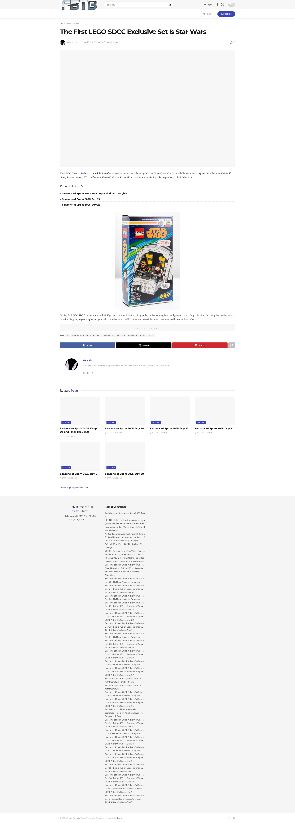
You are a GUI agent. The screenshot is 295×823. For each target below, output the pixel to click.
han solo (121, 335)
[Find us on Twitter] (222, 4)
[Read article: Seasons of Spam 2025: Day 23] (170, 411)
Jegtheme (118, 818)
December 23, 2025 (159, 433)
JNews (69, 818)
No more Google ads (132, 582)
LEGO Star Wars (73, 23)
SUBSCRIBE (226, 14)
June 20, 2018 (88, 42)
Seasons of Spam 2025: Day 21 (79, 473)
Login (209, 4)
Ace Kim (73, 42)
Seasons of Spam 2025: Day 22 (214, 428)
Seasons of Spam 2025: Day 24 (81, 199)
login (69, 487)
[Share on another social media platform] (231, 345)
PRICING (207, 14)
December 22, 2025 (204, 433)
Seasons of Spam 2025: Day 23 (81, 204)
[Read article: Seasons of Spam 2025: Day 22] (215, 411)
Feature (66, 422)
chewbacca (108, 335)
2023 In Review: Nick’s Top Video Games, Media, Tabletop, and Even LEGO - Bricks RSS (125, 554)
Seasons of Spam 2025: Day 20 (124, 473)
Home (62, 23)
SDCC (151, 335)
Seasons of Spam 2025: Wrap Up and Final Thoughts (94, 193)
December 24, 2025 (114, 433)
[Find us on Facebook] (217, 4)
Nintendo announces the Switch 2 (128, 537)
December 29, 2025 (69, 436)
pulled (82, 173)
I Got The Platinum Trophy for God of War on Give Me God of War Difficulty (125, 527)
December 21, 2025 (69, 478)
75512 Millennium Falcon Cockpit (83, 335)
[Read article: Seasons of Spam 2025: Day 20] (125, 456)
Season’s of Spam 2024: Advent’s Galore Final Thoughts (124, 571)
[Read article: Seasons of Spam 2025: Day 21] (80, 456)
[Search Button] (170, 5)
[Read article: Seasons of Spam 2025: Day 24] (125, 411)
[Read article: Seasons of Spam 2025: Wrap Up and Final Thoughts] (80, 411)
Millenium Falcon (136, 335)
